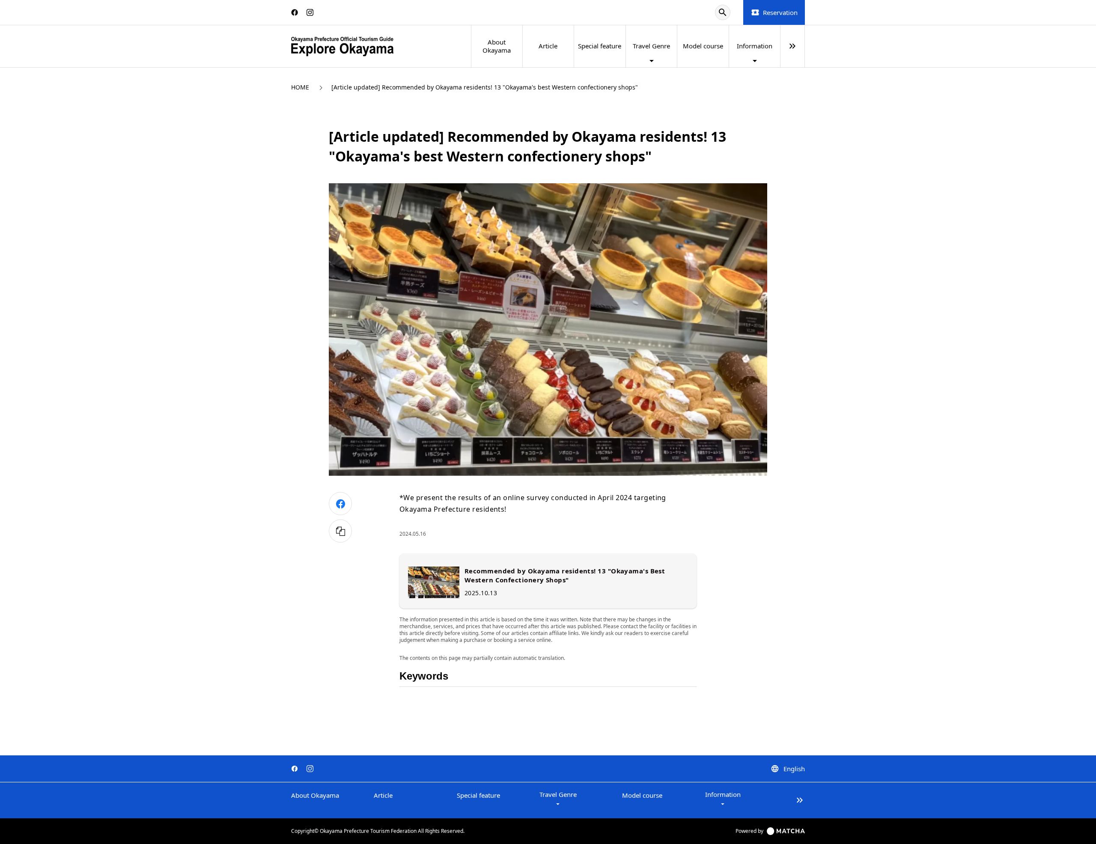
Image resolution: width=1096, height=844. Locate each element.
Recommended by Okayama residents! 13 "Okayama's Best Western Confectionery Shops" (565, 575)
